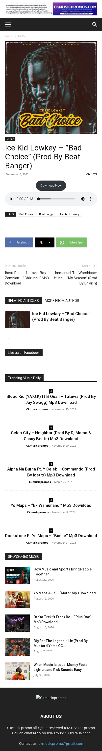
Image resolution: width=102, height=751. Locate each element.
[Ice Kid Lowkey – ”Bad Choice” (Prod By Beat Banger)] (17, 319)
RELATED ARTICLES (23, 301)
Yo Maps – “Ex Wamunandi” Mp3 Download (51, 505)
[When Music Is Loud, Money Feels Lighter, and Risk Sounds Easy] (17, 671)
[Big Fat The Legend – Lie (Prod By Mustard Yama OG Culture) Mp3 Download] (17, 647)
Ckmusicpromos (37, 409)
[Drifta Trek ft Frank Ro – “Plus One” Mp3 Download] (17, 623)
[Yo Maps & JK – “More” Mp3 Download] (17, 599)
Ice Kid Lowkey (69, 214)
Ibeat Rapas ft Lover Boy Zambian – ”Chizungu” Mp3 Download (27, 278)
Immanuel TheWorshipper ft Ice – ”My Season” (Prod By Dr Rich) (75, 278)
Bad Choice (26, 214)
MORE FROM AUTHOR (62, 301)
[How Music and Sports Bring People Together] (17, 575)
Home (9, 36)
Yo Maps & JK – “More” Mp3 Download (65, 593)
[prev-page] (8, 338)
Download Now (51, 185)
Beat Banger (47, 214)
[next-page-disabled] (16, 338)
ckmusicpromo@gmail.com (61, 743)
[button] (8, 24)
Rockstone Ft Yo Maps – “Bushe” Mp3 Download (51, 535)
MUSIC (22, 36)
